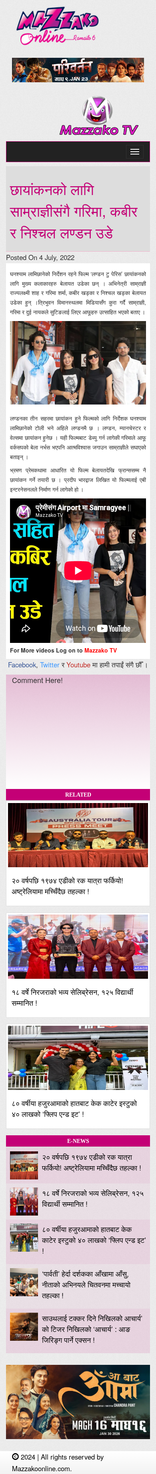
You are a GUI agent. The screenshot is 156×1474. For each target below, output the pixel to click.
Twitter (50, 664)
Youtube (78, 664)
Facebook (22, 664)
